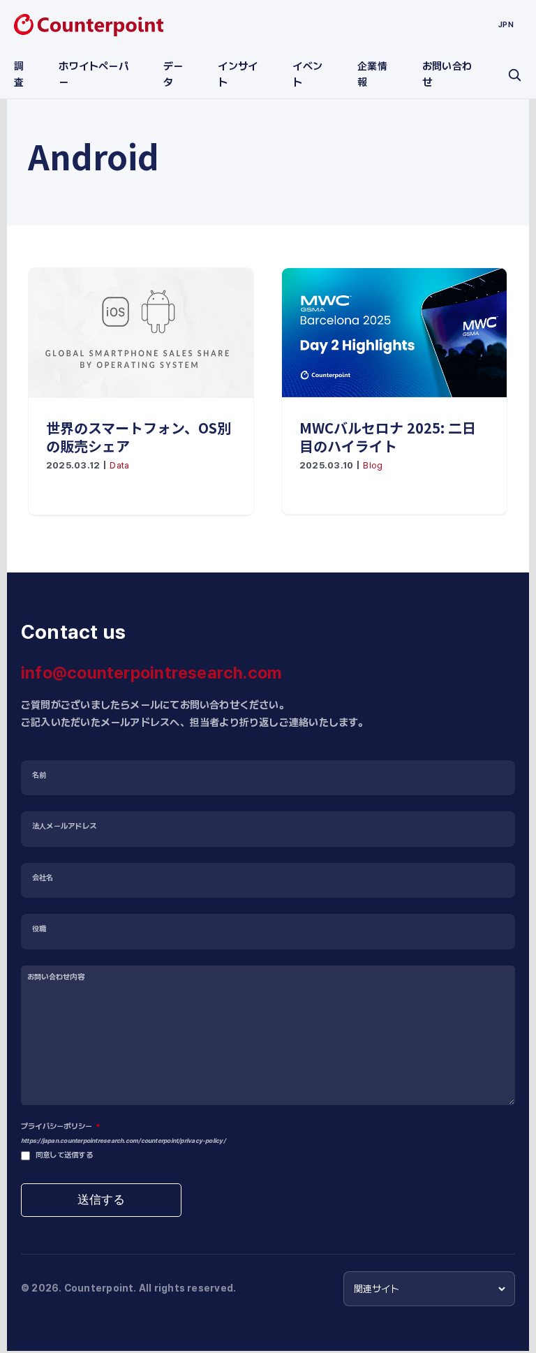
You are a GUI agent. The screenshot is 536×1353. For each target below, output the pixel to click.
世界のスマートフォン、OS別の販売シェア (138, 437)
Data (119, 465)
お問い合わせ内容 (55, 977)
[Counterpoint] (88, 25)
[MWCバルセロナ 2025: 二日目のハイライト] (394, 332)
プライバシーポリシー (60, 1126)
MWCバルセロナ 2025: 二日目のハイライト (387, 437)
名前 (39, 775)
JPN (506, 24)
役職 (39, 928)
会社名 (43, 877)
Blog (372, 465)
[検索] (514, 74)
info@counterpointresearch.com (151, 673)
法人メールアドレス (64, 826)
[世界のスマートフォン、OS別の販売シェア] (141, 332)
